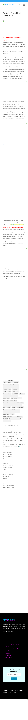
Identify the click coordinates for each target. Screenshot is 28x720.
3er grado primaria (7, 386)
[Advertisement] (14, 331)
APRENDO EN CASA (7, 396)
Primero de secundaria (8, 480)
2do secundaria (16, 384)
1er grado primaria (7, 382)
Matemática (5, 409)
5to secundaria (15, 391)
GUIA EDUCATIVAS (7, 407)
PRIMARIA (12, 414)
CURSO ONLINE (13, 400)
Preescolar (7, 653)
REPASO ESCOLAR (7, 421)
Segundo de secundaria (8, 485)
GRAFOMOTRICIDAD (17, 405)
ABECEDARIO (15, 393)
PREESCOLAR (6, 414)
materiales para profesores (8, 412)
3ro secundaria (15, 386)
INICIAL (13, 407)
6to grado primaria (7, 393)
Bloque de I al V (6, 463)
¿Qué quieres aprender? (14, 670)
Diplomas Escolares (7, 402)
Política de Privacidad (8, 474)
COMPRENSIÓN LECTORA (16, 398)
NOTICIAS (18, 412)
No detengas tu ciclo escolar (12, 648)
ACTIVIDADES (6, 18)
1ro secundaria (15, 382)
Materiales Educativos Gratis (10, 472)
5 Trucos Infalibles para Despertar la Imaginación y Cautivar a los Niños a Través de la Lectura (14, 427)
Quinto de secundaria (8, 483)
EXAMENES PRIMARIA (7, 405)
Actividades (8, 655)
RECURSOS (5, 418)
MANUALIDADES (20, 407)
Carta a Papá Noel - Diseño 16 (17, 224)
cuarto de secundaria (8, 465)
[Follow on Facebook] (5, 637)
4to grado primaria (7, 389)
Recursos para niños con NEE (15, 418)
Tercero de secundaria (8, 487)
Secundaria (8, 651)
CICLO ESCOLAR (6, 398)
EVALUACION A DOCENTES (18, 402)
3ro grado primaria (7, 454)
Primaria (5, 478)
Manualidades (8, 657)
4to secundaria (15, 389)
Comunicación (6, 400)
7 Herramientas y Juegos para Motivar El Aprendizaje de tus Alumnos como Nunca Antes (13, 440)
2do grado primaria (7, 384)
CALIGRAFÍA (15, 396)
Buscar (14, 678)
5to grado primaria (7, 391)
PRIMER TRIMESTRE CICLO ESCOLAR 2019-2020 (12, 416)
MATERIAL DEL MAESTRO (15, 409)
